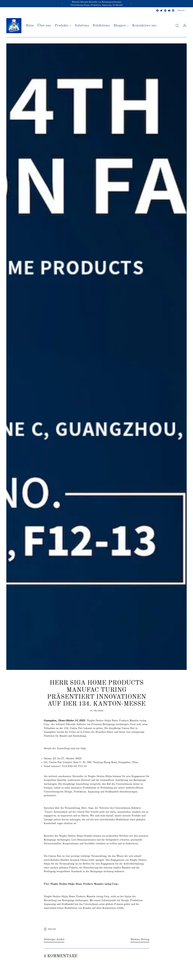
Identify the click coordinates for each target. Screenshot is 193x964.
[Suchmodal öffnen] (177, 26)
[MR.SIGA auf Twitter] (161, 10)
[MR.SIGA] (13, 25)
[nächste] (131, 3)
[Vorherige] (62, 3)
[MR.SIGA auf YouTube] (169, 10)
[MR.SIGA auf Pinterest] (165, 10)
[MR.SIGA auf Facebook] (157, 10)
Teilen (52, 929)
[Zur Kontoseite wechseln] (183, 26)
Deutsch (181, 10)
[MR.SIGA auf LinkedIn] (173, 10)
